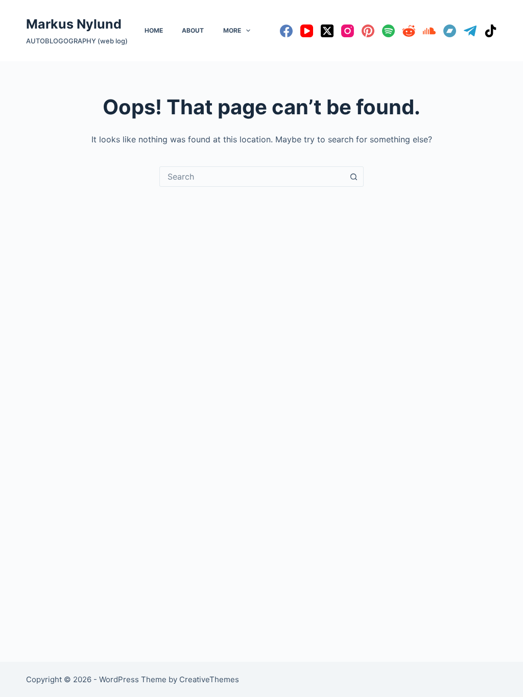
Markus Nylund (74, 24)
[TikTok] (490, 30)
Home (154, 30)
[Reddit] (408, 30)
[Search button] (353, 176)
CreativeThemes (209, 679)
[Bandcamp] (449, 30)
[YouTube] (306, 30)
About (193, 30)
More (232, 30)
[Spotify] (388, 30)
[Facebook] (286, 30)
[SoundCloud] (429, 30)
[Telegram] (470, 30)
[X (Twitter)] (327, 30)
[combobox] (252, 176)
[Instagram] (347, 30)
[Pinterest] (368, 30)
